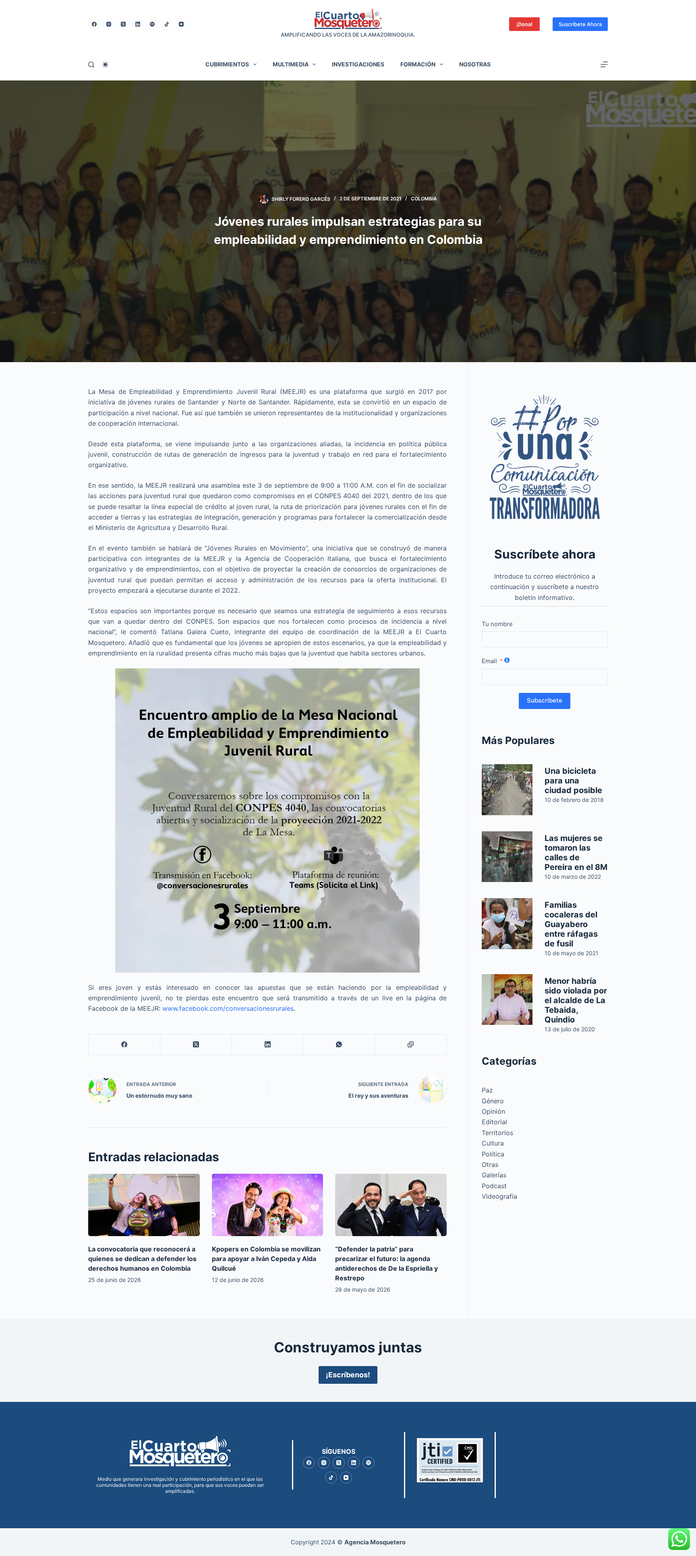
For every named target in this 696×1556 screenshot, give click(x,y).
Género (493, 1101)
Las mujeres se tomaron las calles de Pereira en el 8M (576, 852)
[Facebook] (94, 24)
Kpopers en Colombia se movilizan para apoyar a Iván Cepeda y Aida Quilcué (266, 1258)
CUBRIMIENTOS (227, 64)
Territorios (497, 1133)
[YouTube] (181, 24)
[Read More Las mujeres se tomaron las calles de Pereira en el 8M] (507, 856)
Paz (487, 1090)
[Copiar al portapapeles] (411, 1045)
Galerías (494, 1175)
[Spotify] (152, 24)
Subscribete (544, 700)
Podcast (494, 1186)
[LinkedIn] (138, 24)
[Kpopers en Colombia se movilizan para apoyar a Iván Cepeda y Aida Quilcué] (267, 1205)
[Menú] (604, 64)
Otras (490, 1164)
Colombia (424, 199)
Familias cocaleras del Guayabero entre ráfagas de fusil (571, 924)
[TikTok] (167, 24)
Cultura (493, 1143)
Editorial (494, 1122)
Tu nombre (497, 624)
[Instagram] (109, 24)
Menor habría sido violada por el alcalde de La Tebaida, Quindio (576, 1000)
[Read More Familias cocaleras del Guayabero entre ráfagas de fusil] (507, 923)
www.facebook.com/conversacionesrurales (228, 1008)
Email (489, 661)
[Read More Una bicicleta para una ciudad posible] (507, 789)
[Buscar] (91, 65)
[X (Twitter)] (123, 24)
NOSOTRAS (475, 64)
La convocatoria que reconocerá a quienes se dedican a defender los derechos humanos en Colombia (142, 1258)
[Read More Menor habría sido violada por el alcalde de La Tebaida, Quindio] (507, 999)
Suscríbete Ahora (580, 24)
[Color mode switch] (105, 65)
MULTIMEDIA (291, 64)
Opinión (493, 1111)
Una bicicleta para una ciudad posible (573, 780)
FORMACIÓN (417, 64)
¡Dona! (524, 24)
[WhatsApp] (339, 1045)
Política (493, 1154)
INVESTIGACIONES (358, 64)
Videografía (499, 1196)
